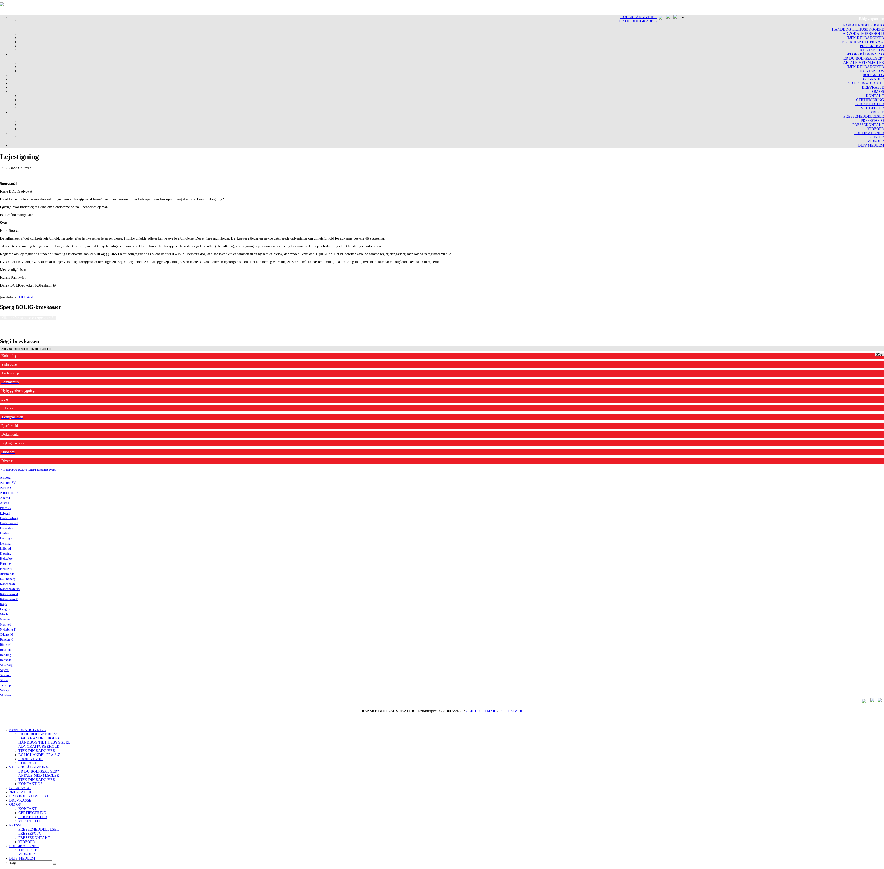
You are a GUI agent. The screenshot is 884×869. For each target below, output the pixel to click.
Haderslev (6, 528)
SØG (879, 354)
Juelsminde (7, 574)
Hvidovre (6, 569)
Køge (3, 604)
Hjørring (5, 553)
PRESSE (877, 112)
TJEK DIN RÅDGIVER (865, 38)
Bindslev (5, 508)
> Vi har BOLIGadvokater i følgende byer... (28, 469)
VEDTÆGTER (872, 108)
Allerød (5, 498)
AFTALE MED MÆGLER (863, 62)
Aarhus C (6, 488)
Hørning (5, 563)
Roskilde (5, 650)
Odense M (6, 634)
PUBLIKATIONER (869, 133)
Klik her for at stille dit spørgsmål (27, 318)
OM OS (878, 91)
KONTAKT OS (872, 50)
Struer (4, 680)
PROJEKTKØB (872, 46)
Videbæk (5, 695)
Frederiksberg (9, 518)
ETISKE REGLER (869, 104)
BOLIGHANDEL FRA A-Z (863, 42)
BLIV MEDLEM (871, 145)
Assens (4, 503)
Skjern (4, 670)
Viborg (4, 690)
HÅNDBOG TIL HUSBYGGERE (858, 29)
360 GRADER (873, 79)
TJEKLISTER (873, 137)
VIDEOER (875, 129)
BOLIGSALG (873, 75)
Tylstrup (5, 685)
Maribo (4, 614)
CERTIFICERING (870, 100)
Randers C (6, 639)
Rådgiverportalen (871, 19)
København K (9, 584)
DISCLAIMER (511, 711)
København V (9, 599)
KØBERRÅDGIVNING (638, 17)
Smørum (5, 675)
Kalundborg (7, 579)
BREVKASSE (873, 87)
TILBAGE (26, 297)
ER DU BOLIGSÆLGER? (863, 58)
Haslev (4, 533)
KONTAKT (875, 96)
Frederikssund (9, 523)
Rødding (5, 655)
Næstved (5, 624)
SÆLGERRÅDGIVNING (864, 54)
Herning (5, 543)
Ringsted (5, 644)
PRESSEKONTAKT (868, 125)
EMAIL (490, 711)
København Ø (9, 594)
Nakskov (5, 619)
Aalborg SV (8, 482)
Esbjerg (5, 513)
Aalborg (5, 477)
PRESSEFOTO (872, 120)
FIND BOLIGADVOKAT (864, 83)
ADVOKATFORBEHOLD (863, 33)
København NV (10, 589)
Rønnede (5, 660)
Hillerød (5, 548)
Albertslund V (9, 493)
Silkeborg (6, 665)
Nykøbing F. (8, 629)
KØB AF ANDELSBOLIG (863, 25)
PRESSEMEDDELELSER (863, 116)
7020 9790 (473, 711)
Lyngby (5, 609)
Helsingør (6, 538)
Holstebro (6, 558)
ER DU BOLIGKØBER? (638, 21)
